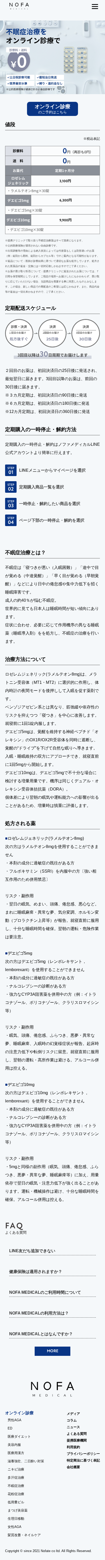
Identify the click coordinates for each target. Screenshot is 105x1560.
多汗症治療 (16, 1477)
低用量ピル (16, 1502)
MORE (52, 1351)
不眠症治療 (16, 1486)
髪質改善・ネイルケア (24, 1535)
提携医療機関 (77, 1440)
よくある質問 (77, 1434)
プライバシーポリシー (83, 1454)
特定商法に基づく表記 (83, 1460)
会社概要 (73, 1467)
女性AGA (14, 1527)
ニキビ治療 (16, 1469)
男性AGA (14, 1420)
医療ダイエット (19, 1436)
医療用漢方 (16, 1453)
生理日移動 (16, 1518)
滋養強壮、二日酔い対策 (26, 1461)
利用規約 (73, 1447)
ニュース (73, 1427)
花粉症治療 (16, 1494)
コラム (72, 1420)
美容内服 (14, 1445)
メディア (73, 1414)
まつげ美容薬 (18, 1510)
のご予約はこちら (52, 109)
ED (10, 1428)
